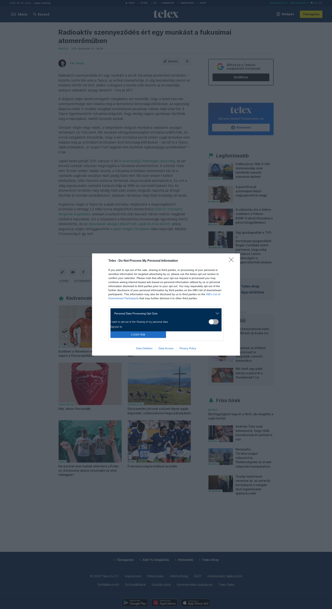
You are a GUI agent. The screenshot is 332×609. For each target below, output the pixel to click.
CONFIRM (138, 334)
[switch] (214, 321)
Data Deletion (144, 348)
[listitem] (164, 313)
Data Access (166, 348)
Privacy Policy (187, 348)
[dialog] (166, 304)
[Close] (232, 261)
